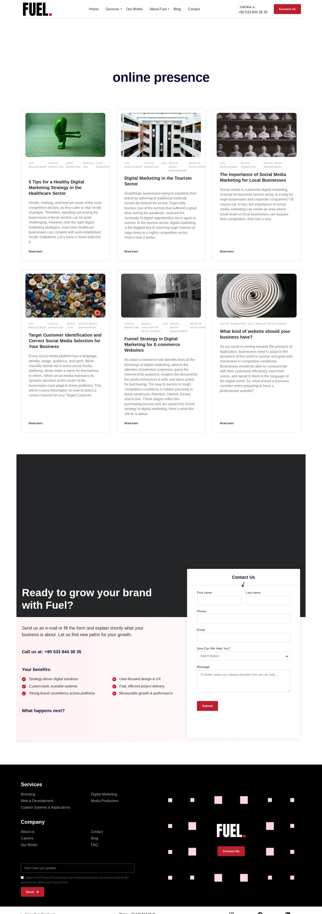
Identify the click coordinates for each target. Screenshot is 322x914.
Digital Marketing (56, 165)
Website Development (198, 165)
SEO (164, 163)
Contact (194, 9)
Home (94, 9)
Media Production (104, 801)
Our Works (134, 9)
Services (112, 9)
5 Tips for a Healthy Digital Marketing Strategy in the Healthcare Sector (56, 187)
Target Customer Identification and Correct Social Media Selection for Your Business (65, 341)
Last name (253, 592)
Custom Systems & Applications (45, 807)
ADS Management (38, 165)
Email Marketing (73, 165)
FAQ (94, 845)
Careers (27, 838)
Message (203, 667)
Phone (201, 611)
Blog (177, 9)
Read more (35, 251)
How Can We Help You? (213, 648)
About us (28, 832)
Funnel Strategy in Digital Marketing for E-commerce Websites (152, 344)
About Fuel (158, 9)
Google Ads (88, 165)
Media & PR (71, 326)
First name (204, 592)
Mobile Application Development (151, 327)
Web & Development (37, 801)
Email (201, 630)
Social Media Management (178, 167)
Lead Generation (104, 165)
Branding (28, 794)
